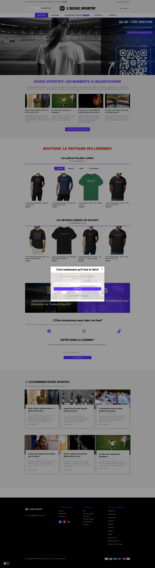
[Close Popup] (102, 268)
